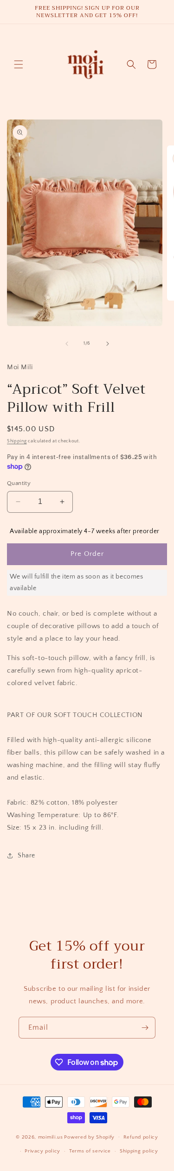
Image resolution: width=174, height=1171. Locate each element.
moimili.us (50, 1137)
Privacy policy (42, 1151)
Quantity (19, 483)
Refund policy (140, 1137)
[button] (18, 64)
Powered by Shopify (89, 1137)
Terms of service (90, 1151)
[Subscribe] (145, 1028)
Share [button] (26, 855)
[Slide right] (107, 344)
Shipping (17, 441)
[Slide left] (67, 344)
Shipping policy (139, 1151)
